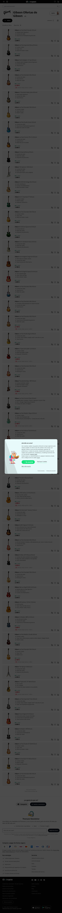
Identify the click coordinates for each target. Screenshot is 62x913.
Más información (26, 466)
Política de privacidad (50, 470)
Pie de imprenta (41, 470)
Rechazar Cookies (42, 461)
